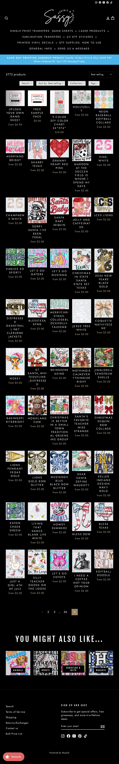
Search (10, 706)
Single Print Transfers (30, 31)
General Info (41, 48)
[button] (26, 83)
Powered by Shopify (59, 752)
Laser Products (93, 31)
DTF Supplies (69, 42)
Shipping (11, 717)
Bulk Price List (14, 733)
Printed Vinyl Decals (36, 42)
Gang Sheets (63, 31)
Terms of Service (15, 712)
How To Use (92, 42)
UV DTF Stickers (80, 37)
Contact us (12, 728)
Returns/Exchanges (17, 723)
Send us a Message (74, 48)
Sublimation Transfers (42, 37)
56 (65, 612)
